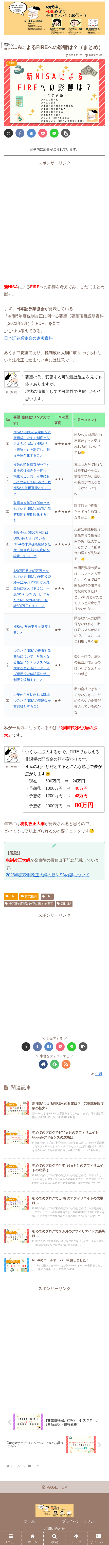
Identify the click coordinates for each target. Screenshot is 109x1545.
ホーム (29, 1521)
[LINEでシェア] (54, 133)
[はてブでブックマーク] (31, 133)
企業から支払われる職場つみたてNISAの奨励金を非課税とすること (32, 700)
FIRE (13, 896)
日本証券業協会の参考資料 (28, 338)
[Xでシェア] (8, 133)
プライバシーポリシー (80, 1521)
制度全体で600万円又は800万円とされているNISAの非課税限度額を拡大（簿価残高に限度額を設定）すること (32, 544)
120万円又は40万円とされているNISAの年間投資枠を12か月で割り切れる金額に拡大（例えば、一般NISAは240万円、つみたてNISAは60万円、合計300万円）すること (32, 588)
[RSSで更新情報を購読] (66, 1064)
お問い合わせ (54, 1528)
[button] (65, 133)
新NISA (66, 903)
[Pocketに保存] (42, 133)
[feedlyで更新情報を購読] (54, 1064)
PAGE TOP (56, 1487)
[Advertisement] (54, 221)
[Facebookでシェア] (19, 133)
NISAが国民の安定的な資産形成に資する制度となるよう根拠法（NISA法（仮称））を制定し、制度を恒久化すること (32, 443)
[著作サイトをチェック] (43, 1064)
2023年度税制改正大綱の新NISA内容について (47, 875)
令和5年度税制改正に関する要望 (31, 903)
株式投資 (31, 896)
